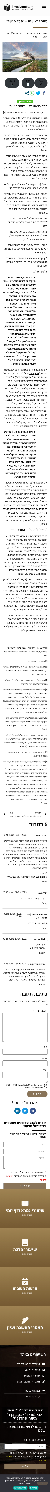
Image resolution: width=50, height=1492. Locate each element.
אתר (45, 1070)
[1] (4, 112)
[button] (44, 6)
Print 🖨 (41, 83)
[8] (22, 630)
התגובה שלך (40, 1011)
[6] (33, 205)
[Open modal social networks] (27, 93)
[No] (42, 1483)
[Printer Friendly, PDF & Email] (25, 101)
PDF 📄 (28, 83)
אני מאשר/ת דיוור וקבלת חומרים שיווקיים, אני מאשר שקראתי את (26, 1176)
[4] (39, 184)
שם (46, 1047)
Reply (45, 881)
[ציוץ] (38, 93)
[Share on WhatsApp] (32, 93)
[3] (20, 125)
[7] (26, 543)
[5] (33, 188)
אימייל (44, 1058)
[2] (19, 118)
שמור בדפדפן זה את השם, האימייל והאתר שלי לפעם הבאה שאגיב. (26, 1086)
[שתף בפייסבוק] (44, 93)
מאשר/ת (33, 1488)
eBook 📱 (12, 83)
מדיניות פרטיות (20, 1488)
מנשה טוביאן (38, 964)
